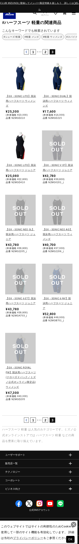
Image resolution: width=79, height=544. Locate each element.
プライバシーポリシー (28, 538)
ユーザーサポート (15, 454)
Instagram (39, 503)
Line (60, 503)
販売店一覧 (11, 463)
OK (70, 539)
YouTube (50, 503)
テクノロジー (12, 471)
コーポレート (12, 480)
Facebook (18, 503)
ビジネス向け (12, 488)
